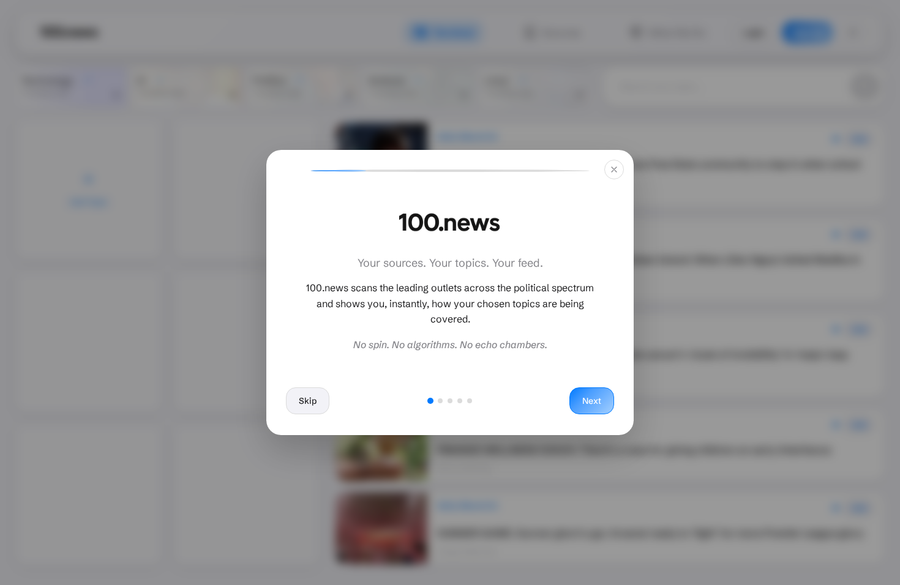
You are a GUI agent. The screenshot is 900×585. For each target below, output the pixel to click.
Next (591, 400)
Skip (308, 400)
